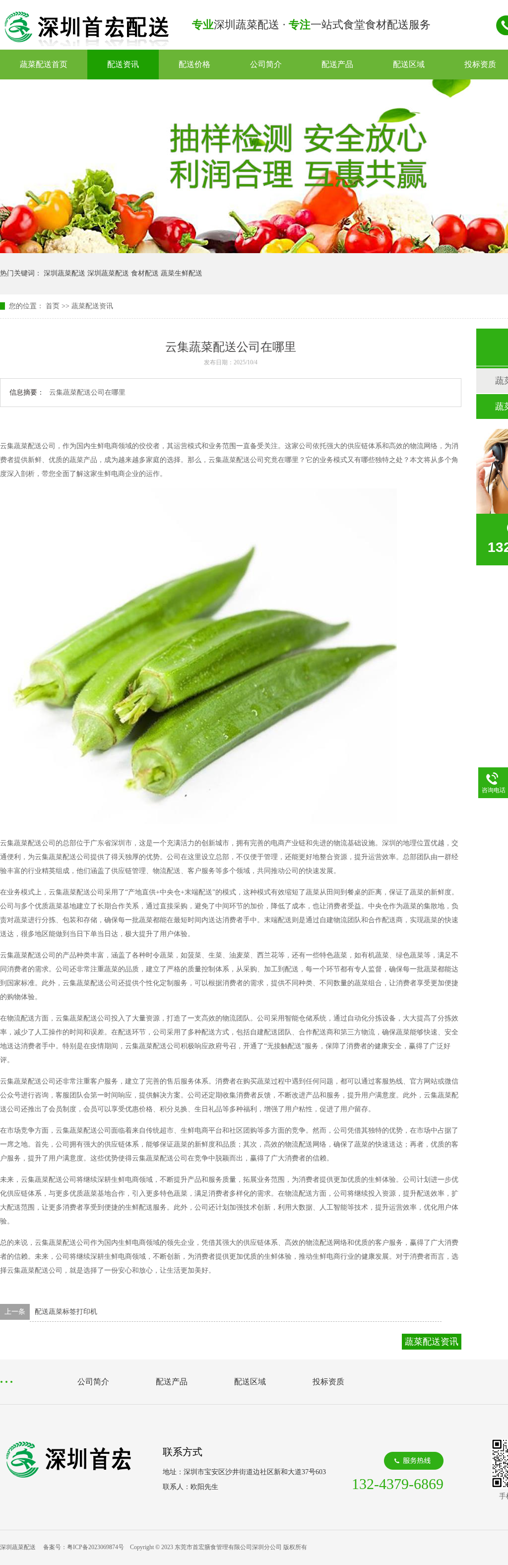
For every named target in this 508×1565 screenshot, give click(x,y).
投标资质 (328, 1381)
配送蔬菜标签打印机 (66, 1311)
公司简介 (266, 64)
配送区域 (409, 64)
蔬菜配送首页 (43, 64)
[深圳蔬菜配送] (86, 43)
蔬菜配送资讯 (92, 306)
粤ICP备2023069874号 (95, 1547)
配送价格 (194, 64)
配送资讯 (123, 64)
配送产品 (337, 64)
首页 (53, 306)
